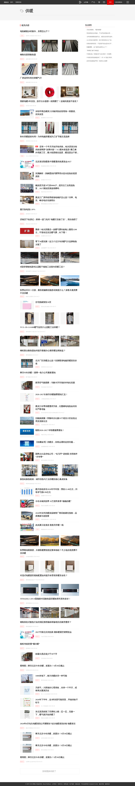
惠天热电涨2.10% (27, 209)
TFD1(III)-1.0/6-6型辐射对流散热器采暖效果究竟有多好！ (45, 599)
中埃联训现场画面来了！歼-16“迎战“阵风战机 (101, 57)
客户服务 (71, 784)
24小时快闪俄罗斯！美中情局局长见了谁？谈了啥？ (101, 40)
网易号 (22, 59)
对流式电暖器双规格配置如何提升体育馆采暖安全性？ (44, 575)
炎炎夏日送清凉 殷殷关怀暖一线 (49, 525)
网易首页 (6, 2)
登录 (110, 2)
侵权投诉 (107, 784)
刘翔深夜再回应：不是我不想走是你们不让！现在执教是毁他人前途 (101, 43)
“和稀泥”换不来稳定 (93, 50)
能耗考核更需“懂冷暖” (30, 644)
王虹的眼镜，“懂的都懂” (94, 29)
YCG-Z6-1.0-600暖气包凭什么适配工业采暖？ (40, 327)
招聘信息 (66, 784)
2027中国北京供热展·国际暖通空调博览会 (53, 632)
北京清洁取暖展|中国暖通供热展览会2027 (53, 161)
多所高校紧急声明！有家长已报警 (97, 61)
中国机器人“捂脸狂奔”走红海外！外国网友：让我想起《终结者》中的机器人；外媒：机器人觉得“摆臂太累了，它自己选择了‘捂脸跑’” (101, 54)
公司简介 (54, 784)
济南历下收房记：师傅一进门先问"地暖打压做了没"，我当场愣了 (49, 219)
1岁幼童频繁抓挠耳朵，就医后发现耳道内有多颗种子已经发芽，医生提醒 (101, 36)
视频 (22, 156)
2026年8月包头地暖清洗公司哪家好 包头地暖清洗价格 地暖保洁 (47, 723)
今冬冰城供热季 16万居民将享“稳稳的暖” (53, 501)
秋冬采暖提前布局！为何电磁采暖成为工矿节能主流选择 (44, 136)
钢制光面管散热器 (28, 54)
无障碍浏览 (18, 2)
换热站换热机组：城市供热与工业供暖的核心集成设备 (44, 479)
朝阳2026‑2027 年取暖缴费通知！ (49, 430)
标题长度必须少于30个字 (46, 654)
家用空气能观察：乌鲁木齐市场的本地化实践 (55, 382)
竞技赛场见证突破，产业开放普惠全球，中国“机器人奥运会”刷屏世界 (101, 33)
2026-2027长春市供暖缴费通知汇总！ (51, 394)
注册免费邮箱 (118, 2)
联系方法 (60, 784)
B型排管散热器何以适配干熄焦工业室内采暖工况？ (42, 267)
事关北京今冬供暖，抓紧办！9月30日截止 (53, 734)
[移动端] (80, 2)
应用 (11, 2)
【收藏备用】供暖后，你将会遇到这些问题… (55, 442)
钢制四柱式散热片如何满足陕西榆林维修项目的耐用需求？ (45, 622)
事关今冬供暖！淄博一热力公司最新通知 (38, 372)
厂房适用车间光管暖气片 (31, 78)
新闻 (22, 35)
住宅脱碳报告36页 (43, 302)
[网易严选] (93, 2)
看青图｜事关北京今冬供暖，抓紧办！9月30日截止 (42, 666)
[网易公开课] (86, 2)
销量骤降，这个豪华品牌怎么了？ (97, 47)
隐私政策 (77, 784)
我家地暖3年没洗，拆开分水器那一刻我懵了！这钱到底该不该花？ (49, 101)
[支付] (99, 2)
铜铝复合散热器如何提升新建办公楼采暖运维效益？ (43, 350)
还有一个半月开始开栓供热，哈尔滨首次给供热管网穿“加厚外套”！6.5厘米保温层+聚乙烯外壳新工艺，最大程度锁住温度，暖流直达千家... (56, 149)
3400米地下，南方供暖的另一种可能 (51, 676)
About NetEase (47, 784)
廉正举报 (101, 784)
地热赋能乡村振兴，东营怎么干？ (35, 31)
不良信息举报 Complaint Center (89, 784)
